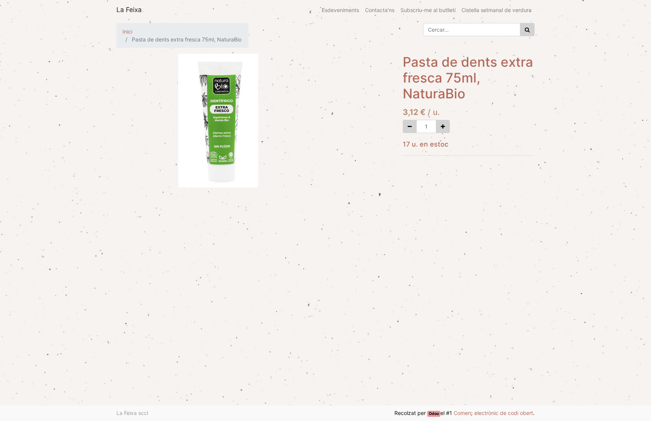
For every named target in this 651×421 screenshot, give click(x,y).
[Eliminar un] (410, 126)
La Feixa (129, 10)
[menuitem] (340, 10)
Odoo (434, 413)
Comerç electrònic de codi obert (493, 413)
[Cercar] (527, 29)
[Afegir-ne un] (443, 126)
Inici (127, 31)
